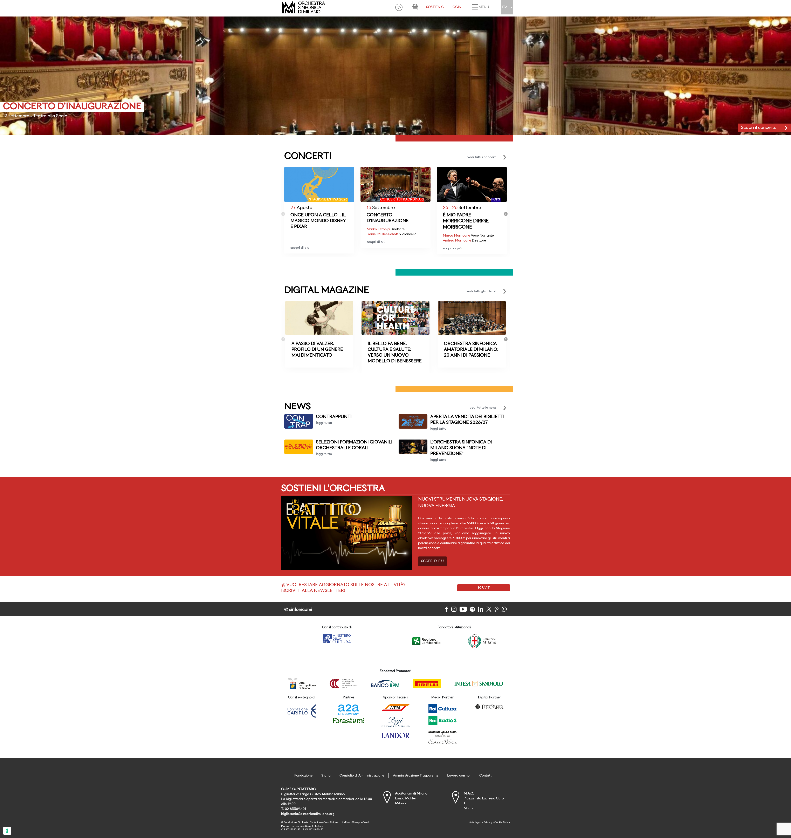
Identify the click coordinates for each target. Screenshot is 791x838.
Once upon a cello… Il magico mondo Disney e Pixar (318, 221)
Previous (283, 214)
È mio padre (457, 215)
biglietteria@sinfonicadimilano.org (308, 814)
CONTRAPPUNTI (334, 417)
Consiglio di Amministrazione (361, 775)
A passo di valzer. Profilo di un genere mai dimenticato (317, 350)
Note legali (475, 822)
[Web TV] (399, 7)
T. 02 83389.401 (293, 809)
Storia (326, 775)
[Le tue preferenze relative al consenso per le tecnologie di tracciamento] (7, 831)
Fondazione (303, 775)
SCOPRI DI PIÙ (432, 561)
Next (506, 214)
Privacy (488, 822)
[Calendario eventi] (415, 7)
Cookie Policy (502, 822)
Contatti (485, 775)
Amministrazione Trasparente (415, 775)
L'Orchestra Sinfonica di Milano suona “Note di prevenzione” (461, 448)
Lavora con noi (458, 775)
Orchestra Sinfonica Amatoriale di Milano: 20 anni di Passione (471, 350)
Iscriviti (483, 587)
